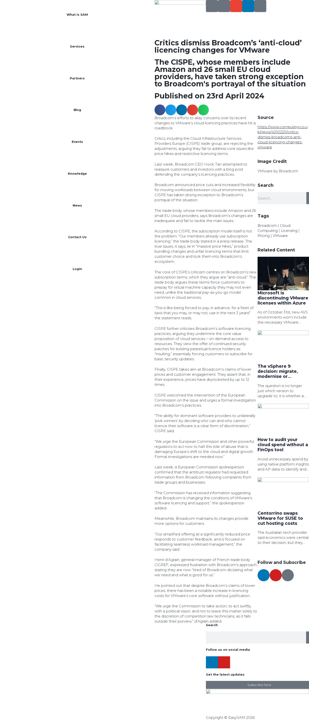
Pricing (264, 235)
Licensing (289, 230)
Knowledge (77, 173)
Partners (77, 78)
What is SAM (77, 14)
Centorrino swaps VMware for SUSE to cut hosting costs (280, 518)
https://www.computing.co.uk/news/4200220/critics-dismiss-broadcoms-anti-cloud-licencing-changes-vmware (283, 137)
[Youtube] (276, 575)
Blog (77, 110)
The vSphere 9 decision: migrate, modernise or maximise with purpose (278, 376)
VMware (280, 235)
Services (77, 46)
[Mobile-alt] (224, 6)
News (77, 205)
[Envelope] (236, 6)
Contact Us (77, 237)
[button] (159, 109)
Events (77, 142)
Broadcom (267, 225)
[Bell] (260, 6)
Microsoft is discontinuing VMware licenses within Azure (283, 297)
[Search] (212, 6)
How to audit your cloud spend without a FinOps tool (283, 444)
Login (77, 269)
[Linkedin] (248, 6)
